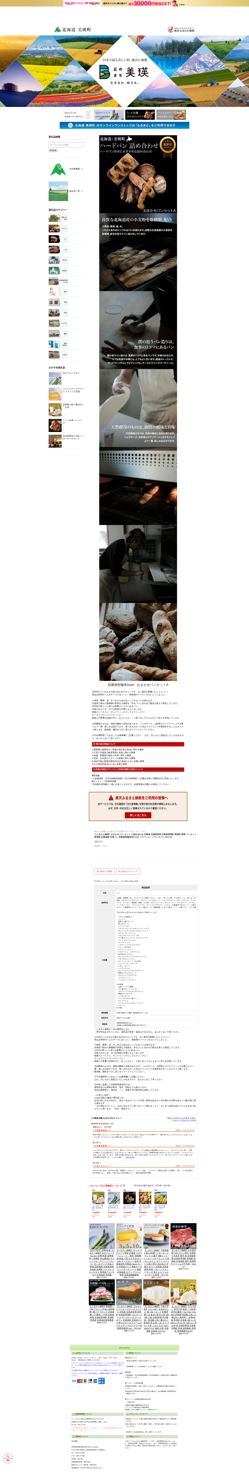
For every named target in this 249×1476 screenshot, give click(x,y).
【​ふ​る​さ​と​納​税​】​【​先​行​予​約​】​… (144, 1208)
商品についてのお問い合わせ (108, 881)
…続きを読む (130, 1157)
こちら (126, 1029)
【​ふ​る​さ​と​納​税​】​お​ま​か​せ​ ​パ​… (129, 1208)
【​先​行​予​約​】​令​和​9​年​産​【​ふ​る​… (114, 1208)
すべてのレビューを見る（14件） (183, 1118)
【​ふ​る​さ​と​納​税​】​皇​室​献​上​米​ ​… (97, 1208)
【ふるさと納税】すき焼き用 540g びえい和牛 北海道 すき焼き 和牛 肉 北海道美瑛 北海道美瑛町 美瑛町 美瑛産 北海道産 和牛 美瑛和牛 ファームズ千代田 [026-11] (183, 1258)
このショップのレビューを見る (184, 1120)
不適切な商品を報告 (130, 881)
